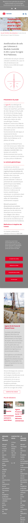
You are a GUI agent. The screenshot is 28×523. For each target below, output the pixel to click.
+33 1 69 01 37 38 (13, 455)
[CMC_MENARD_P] (14, 72)
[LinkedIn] (12, 463)
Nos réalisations (14, 33)
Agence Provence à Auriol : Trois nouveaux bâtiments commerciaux (20, 404)
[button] (5, 412)
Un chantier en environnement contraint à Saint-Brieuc (8, 405)
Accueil (2, 33)
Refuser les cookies (14, 265)
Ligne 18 (7, 104)
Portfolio (7, 33)
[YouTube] (14, 463)
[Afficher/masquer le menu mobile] (23, 14)
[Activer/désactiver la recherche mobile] (26, 14)
